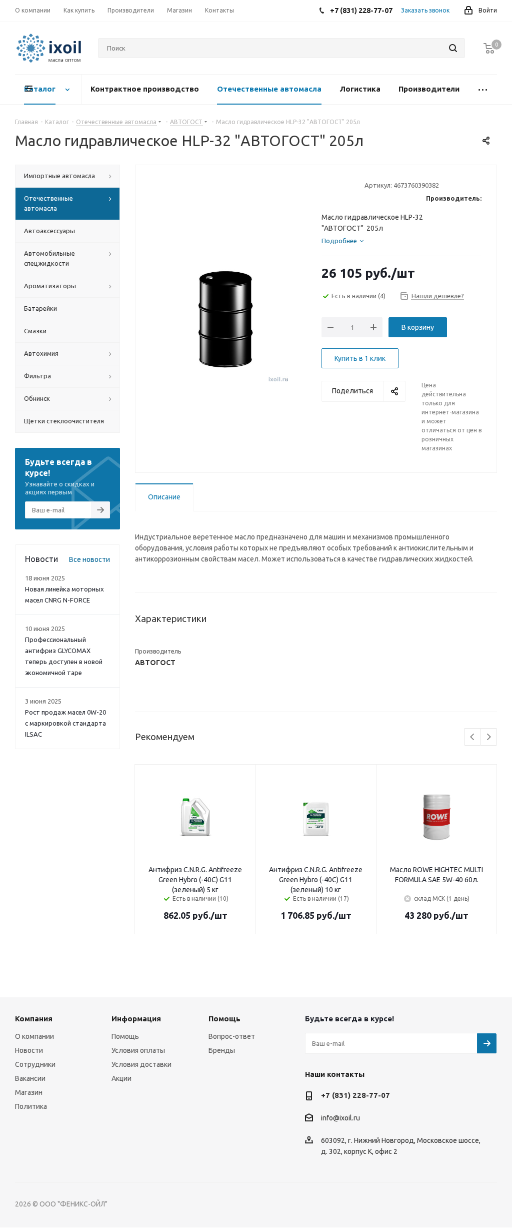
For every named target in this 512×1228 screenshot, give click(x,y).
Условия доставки (142, 1064)
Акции (122, 1078)
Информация (136, 1018)
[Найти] (453, 48)
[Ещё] (482, 89)
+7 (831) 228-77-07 (355, 1095)
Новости (29, 1050)
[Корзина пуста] (489, 48)
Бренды (221, 1050)
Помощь (125, 1036)
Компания (33, 1018)
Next (488, 737)
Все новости (89, 559)
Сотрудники (35, 1064)
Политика (31, 1106)
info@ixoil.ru (340, 1118)
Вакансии (30, 1078)
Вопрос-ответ (231, 1036)
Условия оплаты (138, 1050)
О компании (34, 1036)
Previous (472, 737)
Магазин (28, 1092)
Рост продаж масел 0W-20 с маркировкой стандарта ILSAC (65, 723)
